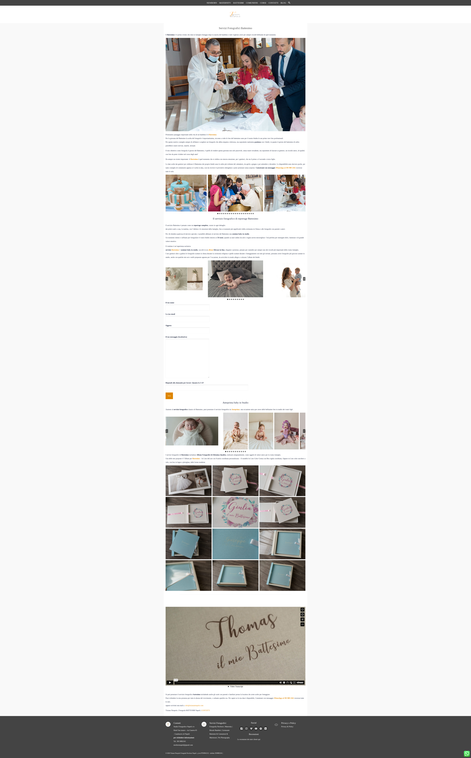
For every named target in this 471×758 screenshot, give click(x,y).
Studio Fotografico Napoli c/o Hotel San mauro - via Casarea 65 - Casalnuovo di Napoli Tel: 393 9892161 (185, 734)
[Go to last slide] (167, 193)
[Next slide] (304, 193)
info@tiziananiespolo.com (194, 705)
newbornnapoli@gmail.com (183, 745)
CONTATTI (206, 710)
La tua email (170, 314)
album (210, 250)
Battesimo (212, 135)
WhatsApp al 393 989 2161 (286, 168)
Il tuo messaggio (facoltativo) (176, 337)
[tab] (217, 213)
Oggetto (168, 325)
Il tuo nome (170, 303)
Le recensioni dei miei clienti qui (248, 739)
